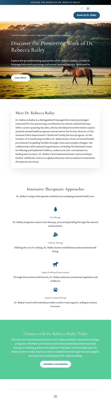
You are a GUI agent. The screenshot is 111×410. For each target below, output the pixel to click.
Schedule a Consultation (55, 364)
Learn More (20, 77)
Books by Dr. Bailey (86, 15)
